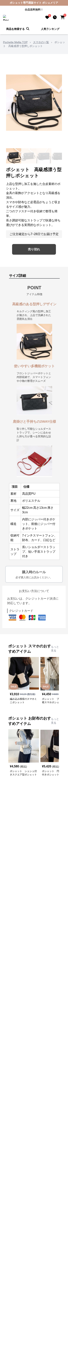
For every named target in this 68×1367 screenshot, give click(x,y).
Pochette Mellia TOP (15, 42)
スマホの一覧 (41, 42)
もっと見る (55, 648)
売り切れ (34, 249)
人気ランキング (50, 28)
